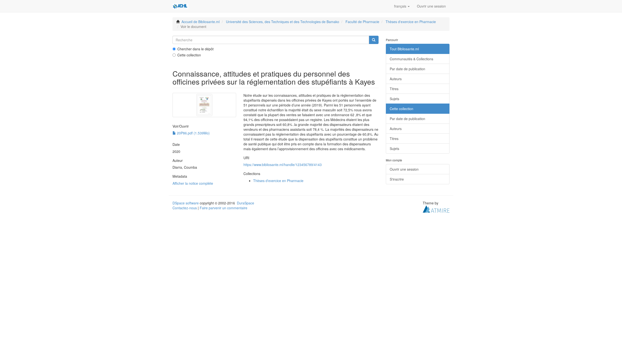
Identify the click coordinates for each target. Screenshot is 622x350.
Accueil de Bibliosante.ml (200, 21)
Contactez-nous (185, 207)
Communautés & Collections (411, 58)
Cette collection (189, 54)
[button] (401, 6)
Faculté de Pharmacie (362, 21)
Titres (394, 88)
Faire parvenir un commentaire (223, 207)
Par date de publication (407, 68)
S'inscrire (397, 179)
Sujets (394, 98)
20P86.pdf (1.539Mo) (193, 133)
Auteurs (396, 78)
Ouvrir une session (404, 169)
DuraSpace (245, 203)
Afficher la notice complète (193, 183)
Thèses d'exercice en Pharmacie (411, 21)
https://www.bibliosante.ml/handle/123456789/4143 (282, 164)
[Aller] (374, 40)
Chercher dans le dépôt (195, 48)
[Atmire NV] (436, 208)
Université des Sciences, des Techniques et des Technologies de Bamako (282, 21)
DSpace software (186, 203)
